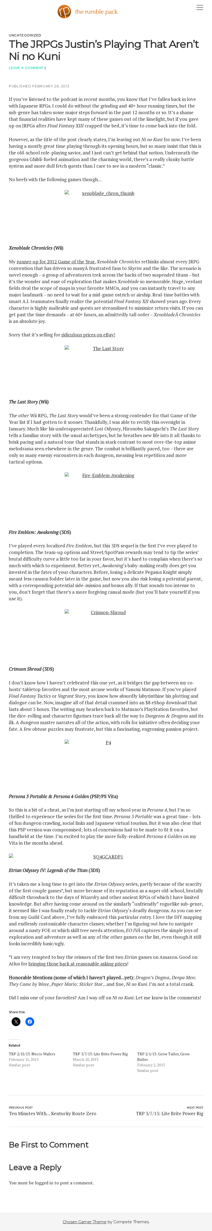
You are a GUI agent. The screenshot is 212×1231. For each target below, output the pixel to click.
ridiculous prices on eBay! (88, 334)
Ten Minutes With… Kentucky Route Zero (52, 1113)
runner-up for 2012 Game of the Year (55, 261)
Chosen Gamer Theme (85, 1221)
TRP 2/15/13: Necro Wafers (32, 1053)
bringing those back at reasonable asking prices (77, 963)
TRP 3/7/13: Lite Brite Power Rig (100, 1053)
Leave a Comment (26, 68)
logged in (44, 1183)
